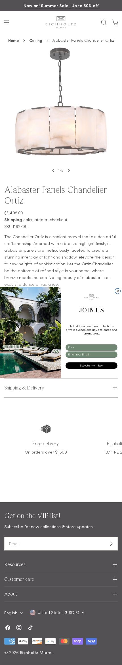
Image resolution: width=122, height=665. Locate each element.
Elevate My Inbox (91, 365)
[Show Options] (114, 347)
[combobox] (90, 347)
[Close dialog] (117, 291)
